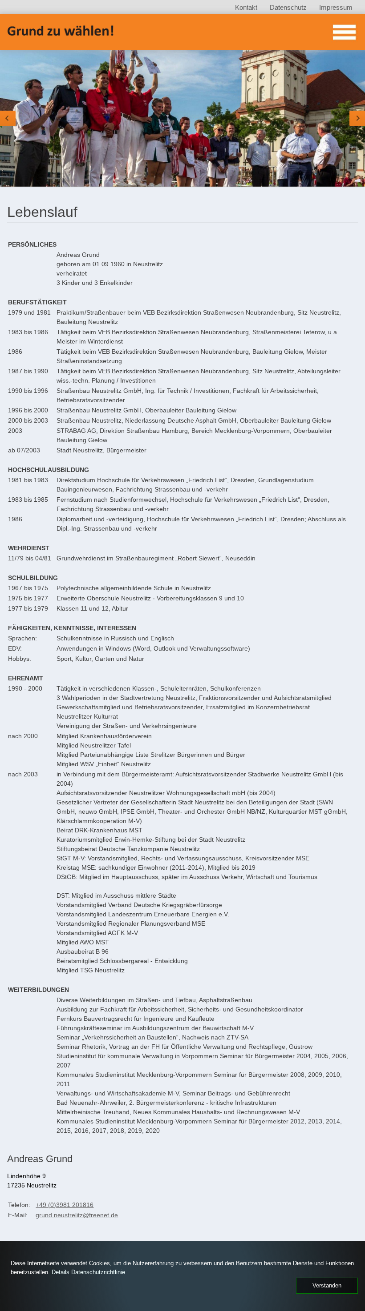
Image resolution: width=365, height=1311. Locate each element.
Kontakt (246, 7)
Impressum (336, 7)
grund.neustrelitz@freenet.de (77, 1215)
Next (357, 118)
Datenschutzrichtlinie (98, 1272)
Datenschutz (288, 7)
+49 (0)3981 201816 (64, 1204)
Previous (8, 118)
